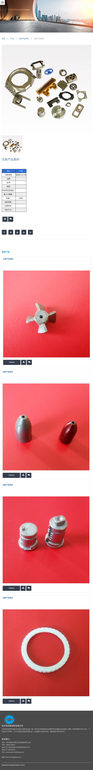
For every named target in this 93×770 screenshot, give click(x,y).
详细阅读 (12, 362)
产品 (12, 39)
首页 (3, 39)
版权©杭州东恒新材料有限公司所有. (13, 765)
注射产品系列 (24, 39)
